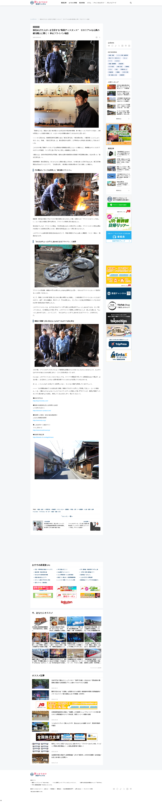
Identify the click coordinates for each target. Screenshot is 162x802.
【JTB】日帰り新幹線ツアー (87, 572)
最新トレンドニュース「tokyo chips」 (41, 782)
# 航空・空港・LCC (56, 511)
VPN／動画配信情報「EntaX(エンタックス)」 (42, 784)
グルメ (110, 69)
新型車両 (122, 75)
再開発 (118, 72)
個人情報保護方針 (67, 789)
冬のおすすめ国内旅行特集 (41, 574)
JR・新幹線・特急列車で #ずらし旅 (89, 569)
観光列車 (121, 63)
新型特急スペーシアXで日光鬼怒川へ (89, 580)
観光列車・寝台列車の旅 (41, 572)
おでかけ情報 (73, 2)
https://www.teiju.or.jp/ (39, 420)
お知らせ (46, 789)
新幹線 (127, 66)
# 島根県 (53, 509)
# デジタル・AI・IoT (44, 511)
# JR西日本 (47, 509)
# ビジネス (35, 511)
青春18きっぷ (124, 69)
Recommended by (94, 667)
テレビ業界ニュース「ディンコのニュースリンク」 (65, 782)
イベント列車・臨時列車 (123, 55)
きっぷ (125, 58)
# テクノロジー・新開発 (63, 509)
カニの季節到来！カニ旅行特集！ (66, 574)
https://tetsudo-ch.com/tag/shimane (43, 437)
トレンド (36, 27)
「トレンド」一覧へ (67, 516)
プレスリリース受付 (88, 789)
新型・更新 (111, 55)
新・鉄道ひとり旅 (113, 75)
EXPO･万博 (125, 72)
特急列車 (111, 72)
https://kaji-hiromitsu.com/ (40, 401)
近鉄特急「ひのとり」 (85, 574)
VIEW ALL (118, 119)
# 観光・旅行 (40, 509)
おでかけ (117, 60)
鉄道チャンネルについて (36, 789)
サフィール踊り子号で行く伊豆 (42, 580)
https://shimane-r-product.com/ (42, 410)
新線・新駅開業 (112, 63)
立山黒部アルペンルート (64, 572)
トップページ (33, 19)
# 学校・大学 (73, 509)
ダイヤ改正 (111, 66)
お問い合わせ (78, 789)
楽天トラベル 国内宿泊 (41, 582)
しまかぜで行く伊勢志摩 (86, 577)
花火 (117, 69)
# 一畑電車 (80, 509)
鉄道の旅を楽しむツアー (41, 577)
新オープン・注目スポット (114, 58)
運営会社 (59, 789)
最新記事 (63, 2)
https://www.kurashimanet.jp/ (41, 430)
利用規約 (52, 789)
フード (110, 60)
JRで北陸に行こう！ (63, 569)
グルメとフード (111, 2)
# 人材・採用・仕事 (89, 509)
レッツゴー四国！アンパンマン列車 (66, 580)
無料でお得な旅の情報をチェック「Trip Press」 (91, 782)
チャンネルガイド (99, 2)
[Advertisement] (81, 12)
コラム (89, 2)
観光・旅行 (120, 66)
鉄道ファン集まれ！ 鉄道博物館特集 (66, 577)
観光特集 (82, 2)
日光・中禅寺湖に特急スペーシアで (43, 569)
